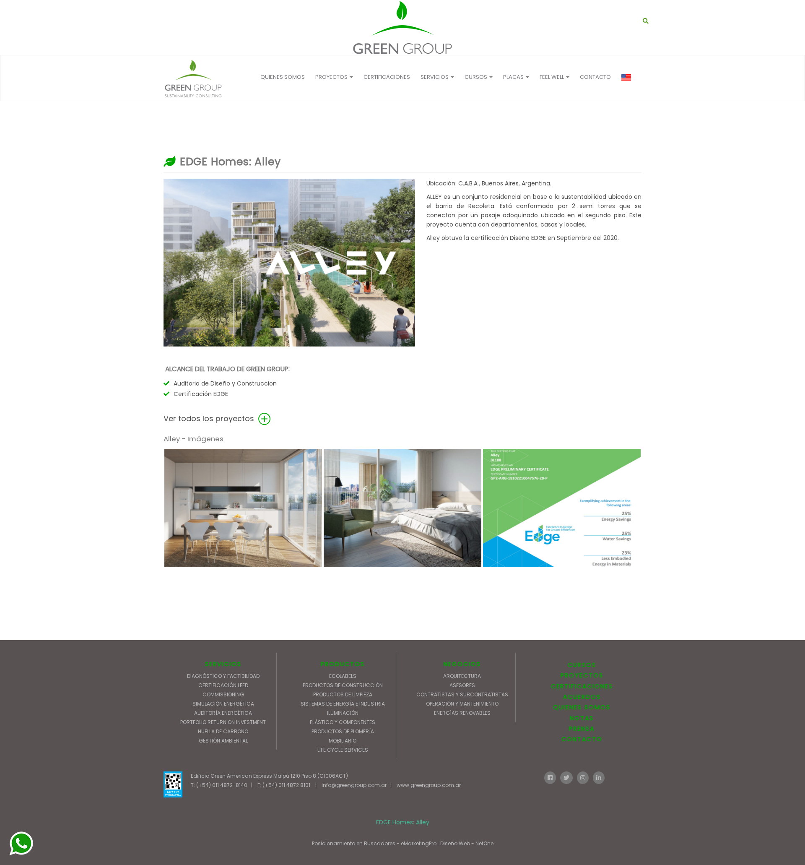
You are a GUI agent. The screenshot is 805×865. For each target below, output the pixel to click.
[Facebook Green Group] (550, 777)
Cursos (476, 77)
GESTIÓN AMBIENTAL (223, 740)
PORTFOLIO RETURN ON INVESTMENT (223, 722)
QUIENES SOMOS (282, 77)
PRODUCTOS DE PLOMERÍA (343, 731)
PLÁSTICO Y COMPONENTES (342, 722)
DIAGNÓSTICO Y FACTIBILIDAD (223, 676)
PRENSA (582, 728)
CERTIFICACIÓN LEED (223, 685)
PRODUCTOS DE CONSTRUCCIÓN (343, 685)
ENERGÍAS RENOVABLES (462, 712)
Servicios (435, 77)
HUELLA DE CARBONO (223, 731)
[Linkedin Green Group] (599, 777)
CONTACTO (595, 77)
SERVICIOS (223, 664)
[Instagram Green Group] (583, 777)
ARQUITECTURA (462, 676)
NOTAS (582, 718)
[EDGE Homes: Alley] (402, 27)
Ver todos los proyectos (210, 418)
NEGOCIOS (462, 664)
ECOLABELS (342, 676)
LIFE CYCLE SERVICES (342, 749)
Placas (514, 77)
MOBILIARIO (342, 740)
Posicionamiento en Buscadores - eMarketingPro (374, 843)
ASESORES (462, 685)
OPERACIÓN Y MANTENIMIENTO (462, 703)
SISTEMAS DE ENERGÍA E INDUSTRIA (343, 703)
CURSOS (582, 665)
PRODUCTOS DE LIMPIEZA (342, 694)
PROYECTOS (332, 77)
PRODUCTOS (343, 664)
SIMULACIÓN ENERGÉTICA (223, 703)
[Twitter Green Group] (566, 777)
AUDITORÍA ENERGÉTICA (223, 712)
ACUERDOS (582, 697)
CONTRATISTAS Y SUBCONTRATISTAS (462, 694)
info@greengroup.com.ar (354, 785)
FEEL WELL (552, 77)
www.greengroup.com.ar (429, 785)
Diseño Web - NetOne (466, 843)
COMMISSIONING (223, 694)
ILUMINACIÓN (342, 712)
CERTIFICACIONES (387, 77)
